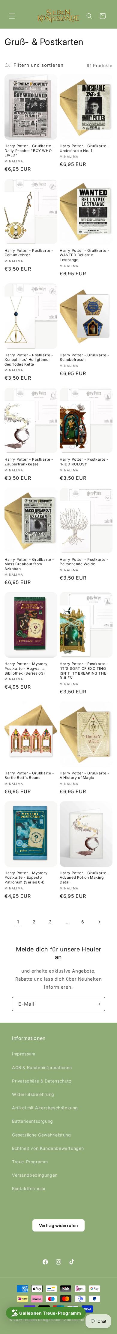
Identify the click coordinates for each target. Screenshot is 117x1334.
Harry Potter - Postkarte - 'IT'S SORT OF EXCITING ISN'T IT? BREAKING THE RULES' (84, 670)
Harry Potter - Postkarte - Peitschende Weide (84, 561)
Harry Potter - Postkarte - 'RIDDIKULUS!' (84, 461)
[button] (12, 16)
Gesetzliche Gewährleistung (41, 1134)
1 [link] (18, 922)
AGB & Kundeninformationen (42, 1067)
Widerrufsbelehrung (33, 1094)
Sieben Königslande (43, 1320)
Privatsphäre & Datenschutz (42, 1080)
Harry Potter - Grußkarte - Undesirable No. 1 (85, 148)
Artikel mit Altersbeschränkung (45, 1107)
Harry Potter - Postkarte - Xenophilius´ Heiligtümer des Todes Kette (28, 359)
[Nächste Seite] (99, 921)
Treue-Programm (30, 1161)
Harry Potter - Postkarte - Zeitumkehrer (28, 252)
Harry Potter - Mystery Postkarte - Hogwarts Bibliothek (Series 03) (25, 668)
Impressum (23, 1053)
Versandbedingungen (35, 1175)
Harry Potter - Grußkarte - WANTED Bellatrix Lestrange (85, 255)
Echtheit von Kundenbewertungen (48, 1148)
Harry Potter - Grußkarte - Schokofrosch (85, 357)
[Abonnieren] (98, 1004)
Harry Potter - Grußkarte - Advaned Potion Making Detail (85, 877)
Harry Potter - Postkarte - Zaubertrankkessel (28, 461)
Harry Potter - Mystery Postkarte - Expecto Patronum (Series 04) (25, 877)
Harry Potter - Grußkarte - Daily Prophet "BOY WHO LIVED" (29, 150)
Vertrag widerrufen (58, 1225)
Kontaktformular (29, 1188)
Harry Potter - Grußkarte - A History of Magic (85, 775)
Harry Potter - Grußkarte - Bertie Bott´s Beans (29, 775)
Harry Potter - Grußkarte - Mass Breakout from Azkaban (29, 564)
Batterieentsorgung (32, 1121)
